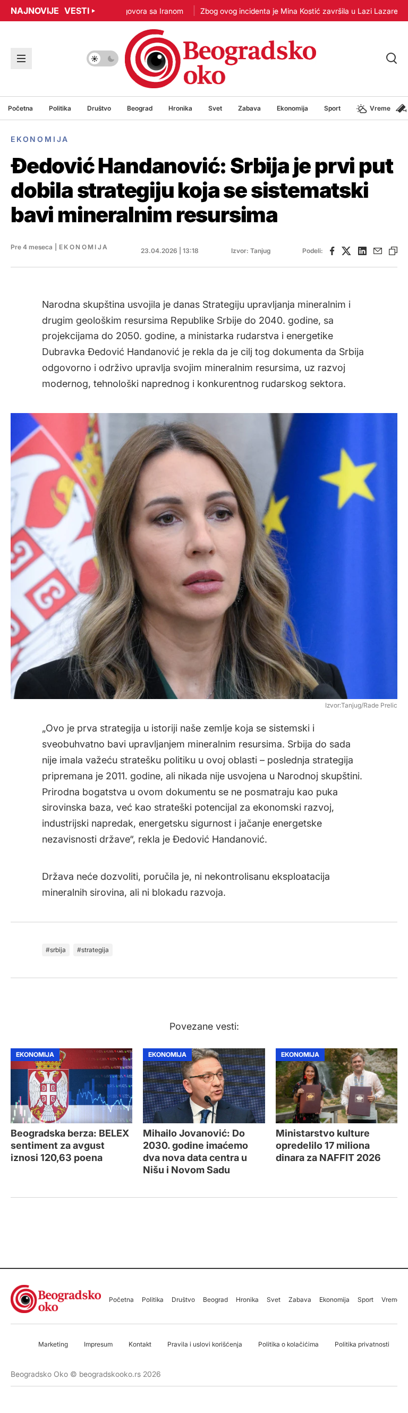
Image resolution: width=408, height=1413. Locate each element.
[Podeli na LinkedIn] (362, 251)
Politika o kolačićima (288, 1344)
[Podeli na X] (346, 251)
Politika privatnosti (362, 1344)
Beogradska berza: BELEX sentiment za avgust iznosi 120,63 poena (70, 1145)
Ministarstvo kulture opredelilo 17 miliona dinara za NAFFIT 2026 (328, 1145)
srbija (58, 950)
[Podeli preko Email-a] (377, 251)
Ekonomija (40, 139)
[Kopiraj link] (393, 251)
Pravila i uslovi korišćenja (204, 1344)
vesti (50, 10)
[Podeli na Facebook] (332, 251)
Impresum (98, 1344)
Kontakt (140, 1344)
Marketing (53, 1344)
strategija (95, 950)
